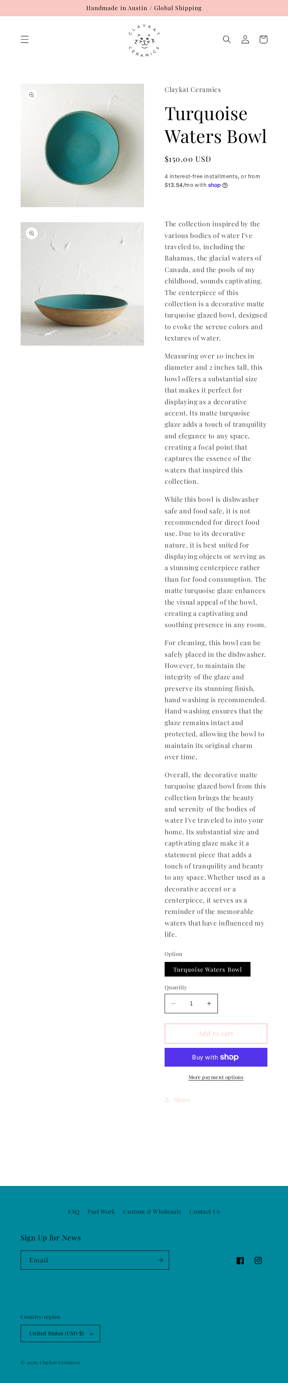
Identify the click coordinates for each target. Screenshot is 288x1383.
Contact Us (204, 1211)
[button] (25, 39)
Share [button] (182, 1099)
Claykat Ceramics (60, 1362)
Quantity (176, 987)
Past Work (101, 1211)
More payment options (216, 1077)
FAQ (74, 1211)
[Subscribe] (160, 1260)
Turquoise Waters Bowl (207, 969)
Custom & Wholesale (152, 1211)
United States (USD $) (56, 1333)
